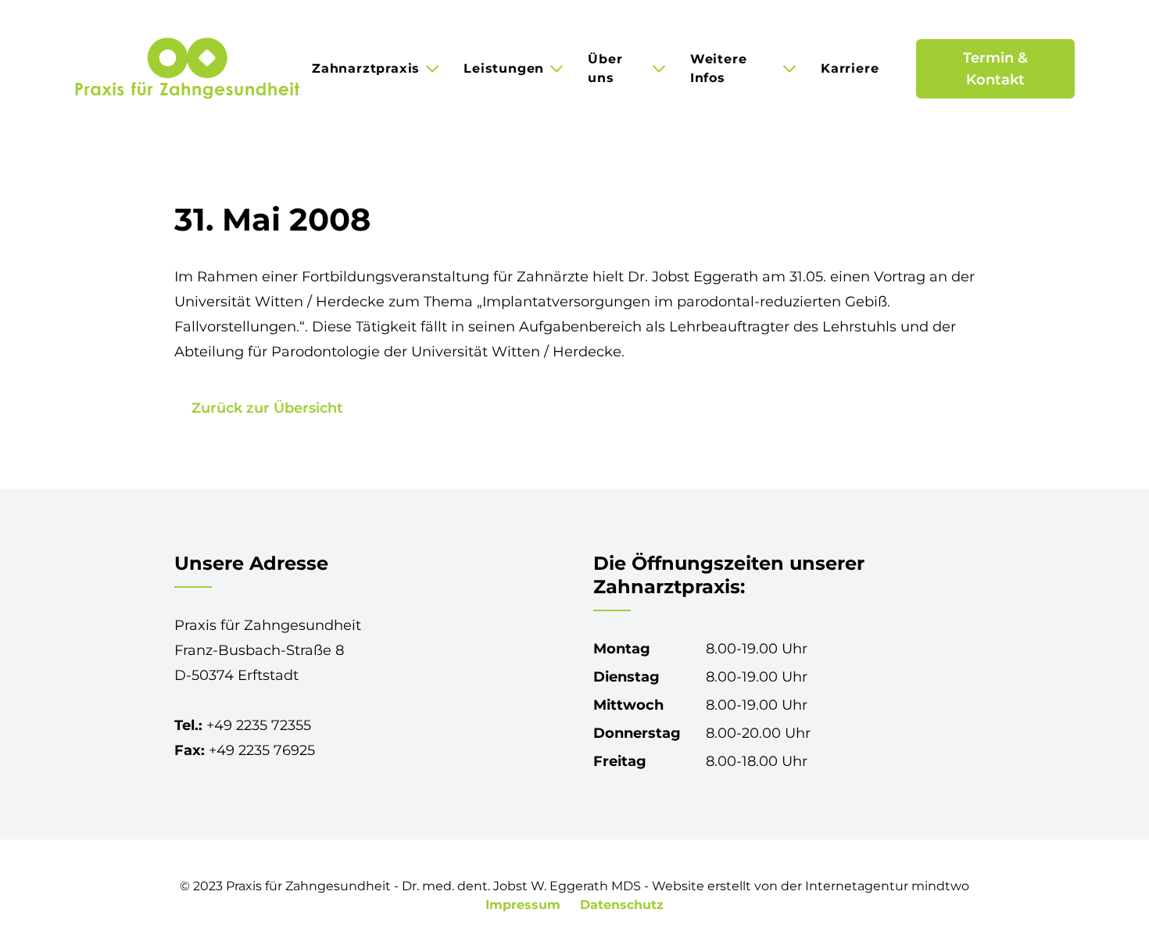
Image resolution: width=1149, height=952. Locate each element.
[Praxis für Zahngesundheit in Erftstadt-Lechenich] (186, 69)
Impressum (524, 904)
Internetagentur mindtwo (887, 886)
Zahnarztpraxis (366, 68)
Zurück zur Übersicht (267, 408)
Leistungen (504, 68)
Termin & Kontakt (995, 68)
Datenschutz (622, 904)
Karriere (850, 68)
